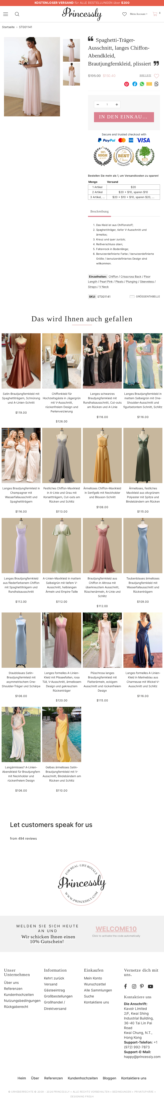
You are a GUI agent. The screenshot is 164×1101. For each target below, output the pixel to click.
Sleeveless (147, 281)
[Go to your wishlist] (124, 12)
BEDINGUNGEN (121, 1091)
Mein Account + (138, 13)
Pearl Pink (106, 281)
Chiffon (113, 276)
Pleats (119, 281)
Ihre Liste (145, 75)
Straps (92, 286)
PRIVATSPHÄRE (144, 1091)
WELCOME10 (116, 929)
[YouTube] (151, 986)
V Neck (104, 286)
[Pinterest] (143, 986)
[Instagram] (135, 986)
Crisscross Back (131, 276)
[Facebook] (127, 986)
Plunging (131, 281)
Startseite (8, 27)
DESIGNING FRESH (82, 1096)
